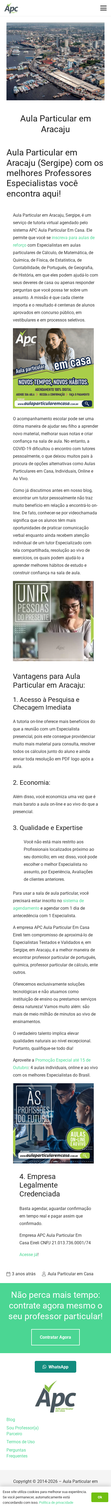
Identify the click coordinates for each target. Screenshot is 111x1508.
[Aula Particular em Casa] (11, 8)
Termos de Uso (20, 1441)
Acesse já (28, 1254)
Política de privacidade (56, 1503)
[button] (103, 8)
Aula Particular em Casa (70, 1273)
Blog (10, 1419)
